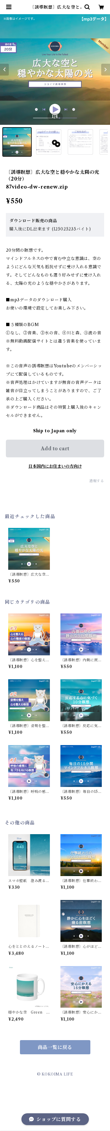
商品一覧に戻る (55, 1047)
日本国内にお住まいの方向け (55, 466)
